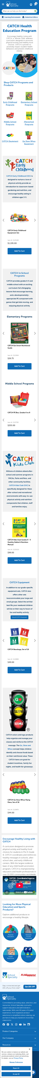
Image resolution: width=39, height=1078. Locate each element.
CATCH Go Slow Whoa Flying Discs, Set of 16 (19, 801)
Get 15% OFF (30, 987)
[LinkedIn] (24, 1024)
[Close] (29, 1049)
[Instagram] (16, 1024)
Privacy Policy (18, 1058)
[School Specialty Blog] (28, 1024)
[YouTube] (20, 1024)
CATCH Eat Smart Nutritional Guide (19, 347)
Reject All (16, 1068)
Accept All (16, 1074)
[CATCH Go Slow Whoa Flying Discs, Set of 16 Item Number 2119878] (20, 787)
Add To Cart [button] (19, 251)
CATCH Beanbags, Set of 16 (18, 649)
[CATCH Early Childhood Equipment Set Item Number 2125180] (20, 218)
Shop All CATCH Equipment (19, 617)
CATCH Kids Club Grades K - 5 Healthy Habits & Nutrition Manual (19, 542)
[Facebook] (3, 1024)
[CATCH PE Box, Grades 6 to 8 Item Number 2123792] (20, 400)
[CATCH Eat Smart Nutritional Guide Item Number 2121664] (20, 333)
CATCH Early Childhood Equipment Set (17, 232)
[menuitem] (10, 17)
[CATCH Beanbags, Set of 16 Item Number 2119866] (20, 637)
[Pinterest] (8, 1024)
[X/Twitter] (12, 1024)
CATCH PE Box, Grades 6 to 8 (19, 413)
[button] (35, 11)
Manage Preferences (16, 1062)
